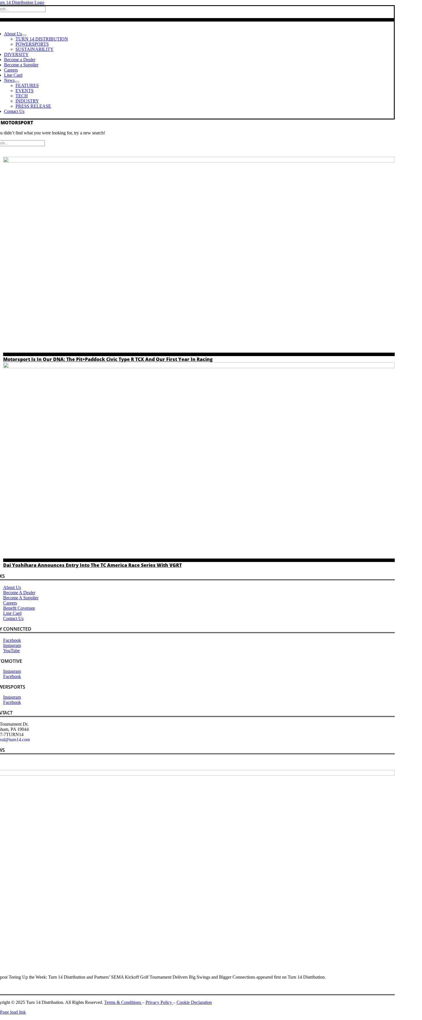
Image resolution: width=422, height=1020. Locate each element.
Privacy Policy (159, 1002)
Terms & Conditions (123, 1002)
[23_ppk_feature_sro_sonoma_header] (199, 161)
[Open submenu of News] (17, 82)
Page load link (13, 1012)
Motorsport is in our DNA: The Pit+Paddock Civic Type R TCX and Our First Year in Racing (108, 359)
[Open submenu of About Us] (24, 35)
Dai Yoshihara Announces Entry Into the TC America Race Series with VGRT (92, 565)
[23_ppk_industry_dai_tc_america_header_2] (199, 366)
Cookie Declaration (194, 1002)
